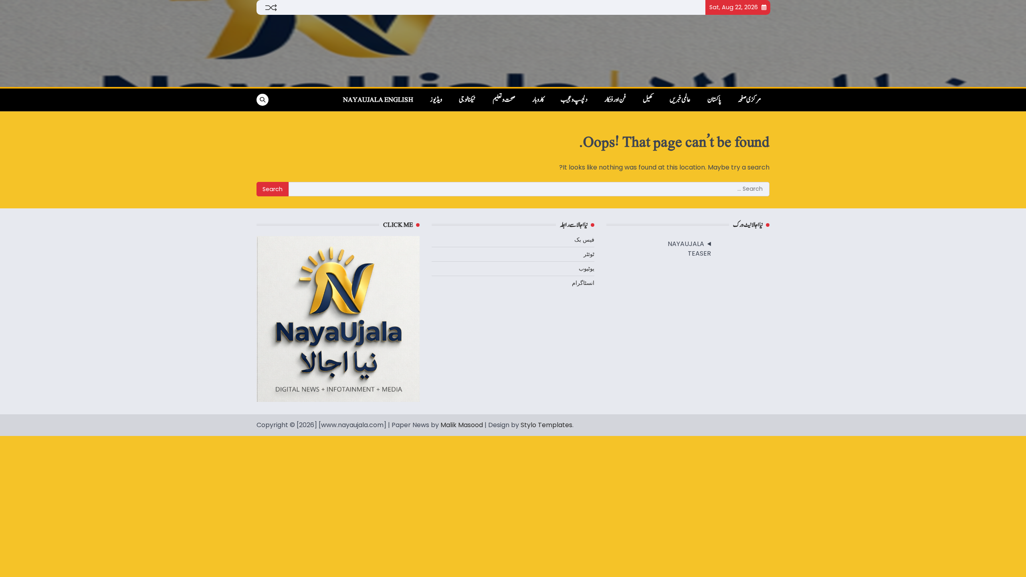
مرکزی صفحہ (749, 99)
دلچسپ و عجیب (574, 99)
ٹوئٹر (589, 254)
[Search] (262, 100)
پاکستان (714, 99)
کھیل (648, 99)
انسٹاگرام (583, 283)
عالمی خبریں (680, 99)
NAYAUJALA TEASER (689, 248)
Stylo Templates (546, 425)
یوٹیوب (586, 268)
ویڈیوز (436, 99)
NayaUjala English (378, 99)
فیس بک (584, 240)
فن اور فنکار (615, 99)
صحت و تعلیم (504, 99)
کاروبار (538, 99)
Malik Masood (461, 425)
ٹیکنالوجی (467, 99)
